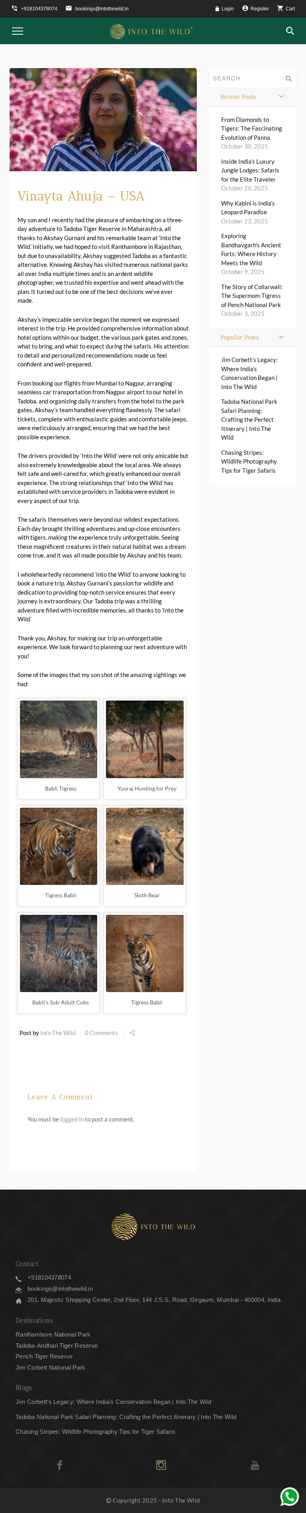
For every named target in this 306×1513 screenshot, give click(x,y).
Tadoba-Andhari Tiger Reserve (57, 1345)
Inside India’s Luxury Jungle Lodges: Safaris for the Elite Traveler (250, 170)
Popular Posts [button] (240, 337)
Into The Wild (58, 1032)
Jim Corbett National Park (51, 1367)
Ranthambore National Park (53, 1334)
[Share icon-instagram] (161, 1465)
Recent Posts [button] (238, 96)
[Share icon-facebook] (60, 1465)
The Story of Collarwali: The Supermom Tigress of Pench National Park (251, 295)
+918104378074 (49, 1277)
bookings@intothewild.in (60, 1288)
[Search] (290, 31)
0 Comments (101, 1032)
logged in (72, 1119)
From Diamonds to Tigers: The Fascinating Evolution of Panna (251, 128)
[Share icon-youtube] (255, 1465)
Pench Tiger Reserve (44, 1356)
